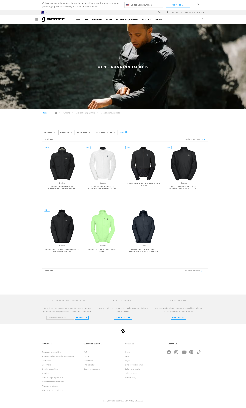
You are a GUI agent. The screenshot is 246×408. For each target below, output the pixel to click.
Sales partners (131, 373)
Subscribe (81, 317)
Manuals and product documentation (58, 356)
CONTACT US (178, 317)
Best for (82, 132)
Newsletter (88, 360)
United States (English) (141, 4)
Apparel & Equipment (127, 19)
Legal (127, 360)
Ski (86, 19)
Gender (64, 132)
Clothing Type (103, 132)
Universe (160, 19)
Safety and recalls (132, 369)
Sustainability (131, 377)
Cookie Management (92, 369)
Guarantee (46, 360)
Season (48, 132)
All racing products (50, 386)
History (128, 352)
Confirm (178, 4)
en (46, 12)
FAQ (85, 352)
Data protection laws (134, 364)
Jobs (127, 356)
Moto (109, 19)
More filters (125, 132)
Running (97, 19)
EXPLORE (146, 19)
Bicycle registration (50, 369)
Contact (87, 356)
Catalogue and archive (51, 352)
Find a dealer (89, 364)
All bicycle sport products (52, 377)
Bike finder (46, 364)
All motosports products (52, 390)
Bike (78, 19)
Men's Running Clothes (85, 112)
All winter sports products (53, 381)
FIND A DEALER (123, 317)
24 (202, 139)
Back (45, 112)
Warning (45, 373)
